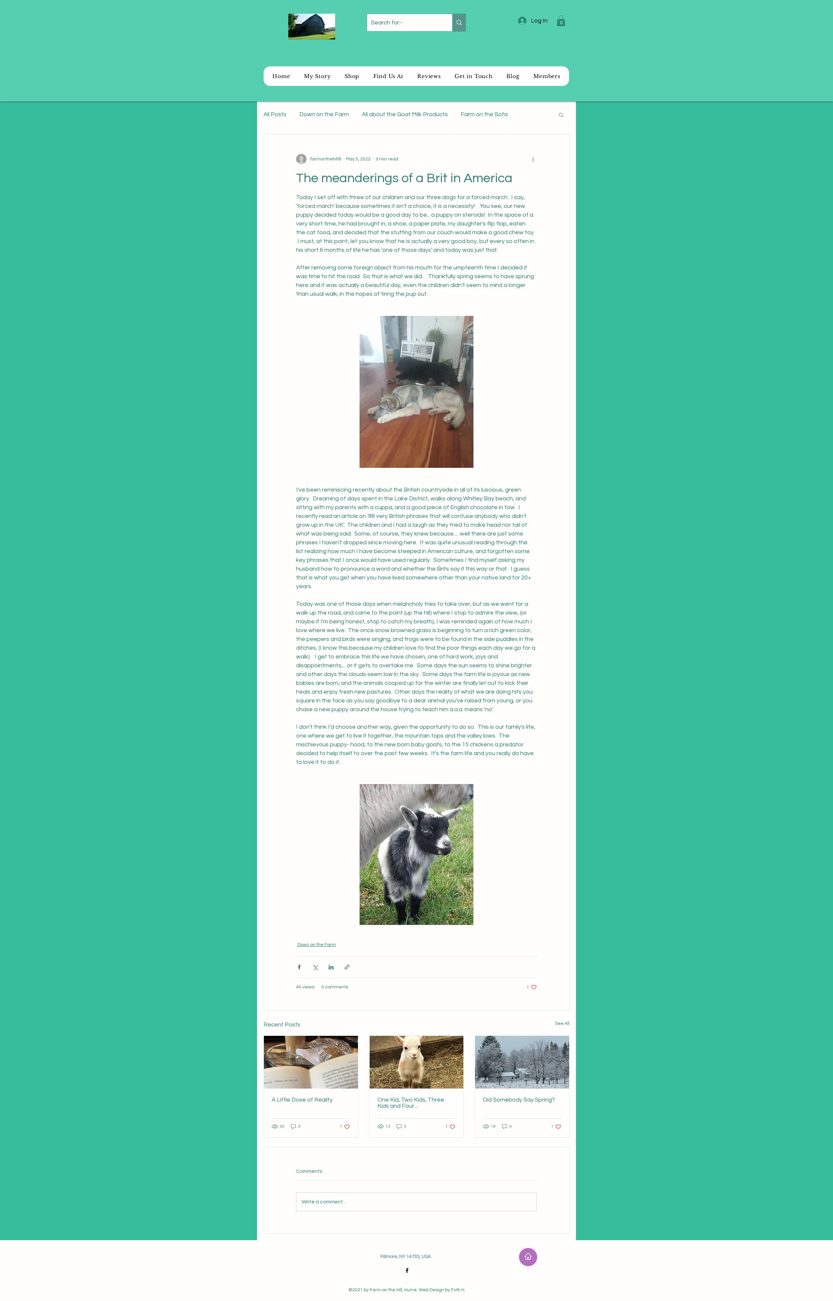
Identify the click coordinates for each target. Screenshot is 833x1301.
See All (562, 1023)
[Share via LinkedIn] (331, 967)
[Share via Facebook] (299, 967)
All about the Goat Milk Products (405, 114)
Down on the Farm (324, 114)
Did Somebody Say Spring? (519, 1100)
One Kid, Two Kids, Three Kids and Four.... (410, 1103)
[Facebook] (407, 1270)
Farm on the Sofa (484, 114)
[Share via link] (347, 967)
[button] (561, 20)
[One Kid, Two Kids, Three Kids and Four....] (417, 1062)
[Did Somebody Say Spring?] (522, 1062)
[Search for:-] (459, 22)
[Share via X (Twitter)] (315, 967)
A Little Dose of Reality (302, 1100)
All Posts (275, 114)
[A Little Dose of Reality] (311, 1062)
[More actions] (533, 159)
